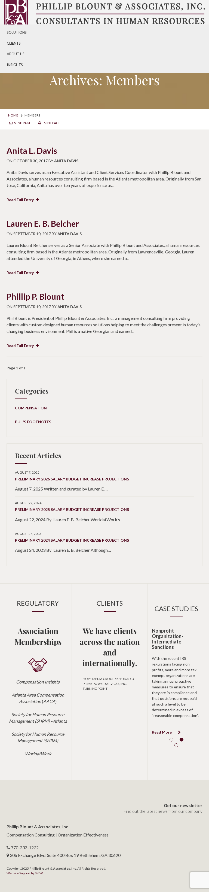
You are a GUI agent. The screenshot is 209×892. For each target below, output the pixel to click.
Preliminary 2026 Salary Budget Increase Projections (72, 479)
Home (13, 115)
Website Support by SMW (25, 873)
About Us (15, 54)
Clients (14, 43)
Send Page (22, 123)
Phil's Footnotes (33, 421)
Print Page (51, 123)
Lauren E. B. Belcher (43, 223)
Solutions (17, 32)
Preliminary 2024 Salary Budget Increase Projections (72, 540)
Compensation (31, 408)
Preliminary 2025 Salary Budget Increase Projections (72, 509)
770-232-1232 (25, 847)
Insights (15, 65)
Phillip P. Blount (35, 296)
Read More (162, 732)
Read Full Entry (21, 199)
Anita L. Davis (32, 150)
